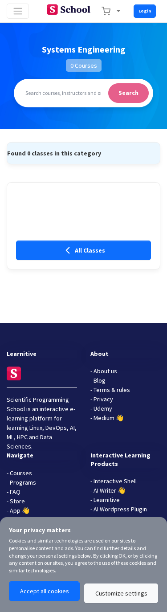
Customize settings (121, 593)
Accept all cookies (44, 591)
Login (144, 11)
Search (128, 93)
